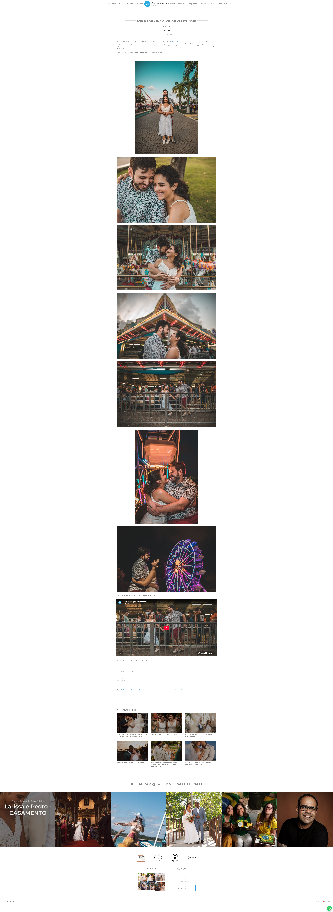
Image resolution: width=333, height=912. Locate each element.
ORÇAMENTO (193, 4)
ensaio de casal (154, 690)
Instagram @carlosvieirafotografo (166, 784)
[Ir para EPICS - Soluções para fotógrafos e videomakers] (323, 901)
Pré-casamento (143, 690)
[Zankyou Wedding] (158, 857)
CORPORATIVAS (182, 4)
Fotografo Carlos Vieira (177, 690)
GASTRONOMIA (203, 4)
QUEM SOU (171, 4)
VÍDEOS (121, 4)
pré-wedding (164, 690)
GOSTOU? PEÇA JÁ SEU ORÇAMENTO (181, 887)
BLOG (212, 4)
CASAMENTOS (112, 4)
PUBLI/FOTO (129, 4)
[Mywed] (175, 857)
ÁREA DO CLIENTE (222, 4)
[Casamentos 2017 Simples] (141, 857)
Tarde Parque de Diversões (129, 690)
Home (103, 4)
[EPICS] (192, 857)
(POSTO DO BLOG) (177, 41)
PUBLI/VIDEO (139, 4)
